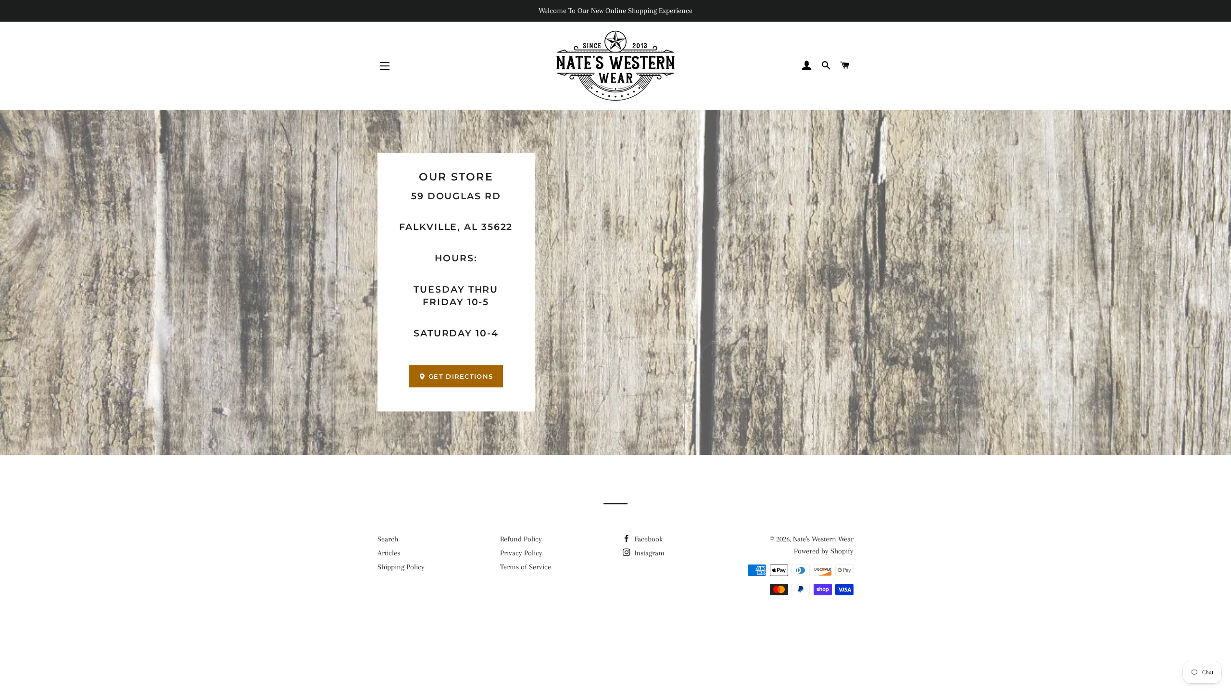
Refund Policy (521, 539)
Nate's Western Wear (823, 539)
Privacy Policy (521, 553)
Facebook (647, 539)
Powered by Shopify (824, 551)
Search (387, 539)
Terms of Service (525, 567)
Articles (388, 553)
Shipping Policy (401, 567)
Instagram (648, 553)
